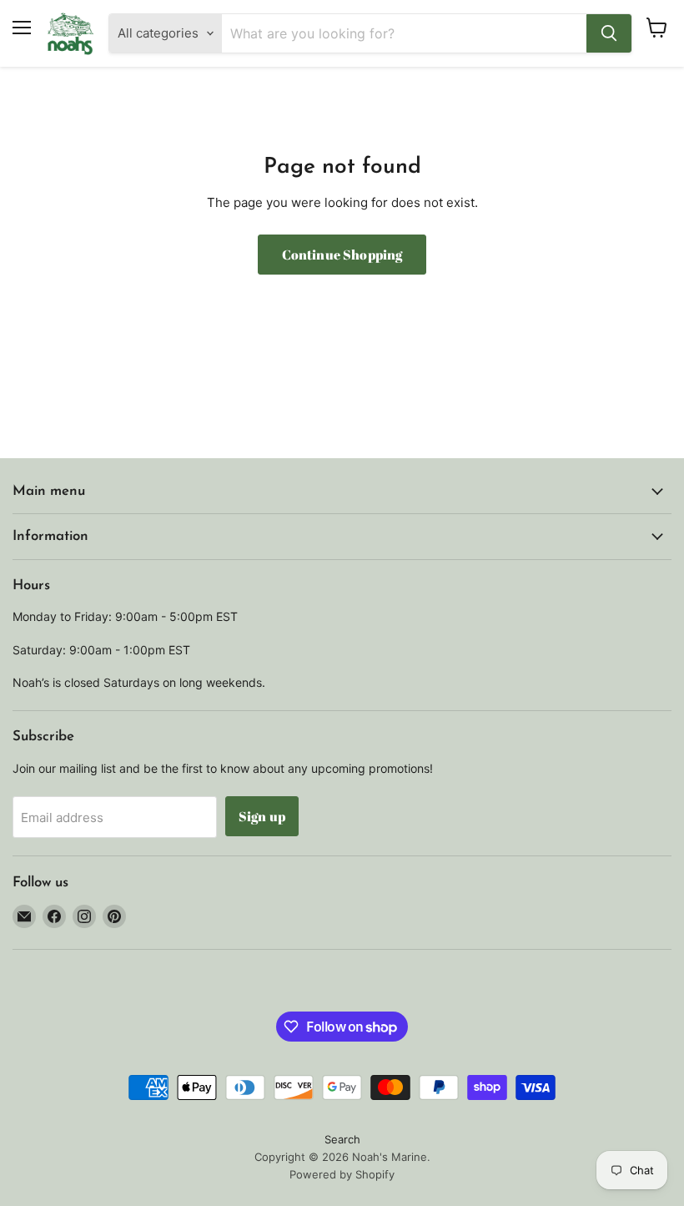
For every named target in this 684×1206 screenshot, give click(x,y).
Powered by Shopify (342, 1174)
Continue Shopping (342, 254)
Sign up (262, 816)
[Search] (608, 33)
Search (342, 1139)
